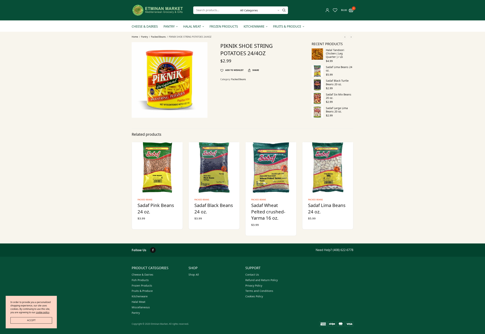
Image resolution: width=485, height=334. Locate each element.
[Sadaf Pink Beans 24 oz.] (157, 167)
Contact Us (252, 274)
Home (135, 36)
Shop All (194, 274)
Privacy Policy (253, 285)
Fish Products (140, 280)
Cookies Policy (254, 296)
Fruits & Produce (287, 26)
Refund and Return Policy (261, 280)
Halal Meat (192, 26)
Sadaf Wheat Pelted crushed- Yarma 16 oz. (268, 211)
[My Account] (327, 10)
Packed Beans (158, 36)
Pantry (169, 26)
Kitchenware (254, 26)
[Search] (284, 10)
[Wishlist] (335, 10)
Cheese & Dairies (145, 26)
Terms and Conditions (259, 291)
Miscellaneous (141, 307)
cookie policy (42, 312)
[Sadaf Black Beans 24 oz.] (214, 167)
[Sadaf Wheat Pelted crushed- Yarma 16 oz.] (271, 167)
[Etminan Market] (158, 10)
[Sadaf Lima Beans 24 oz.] (327, 167)
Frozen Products (224, 26)
